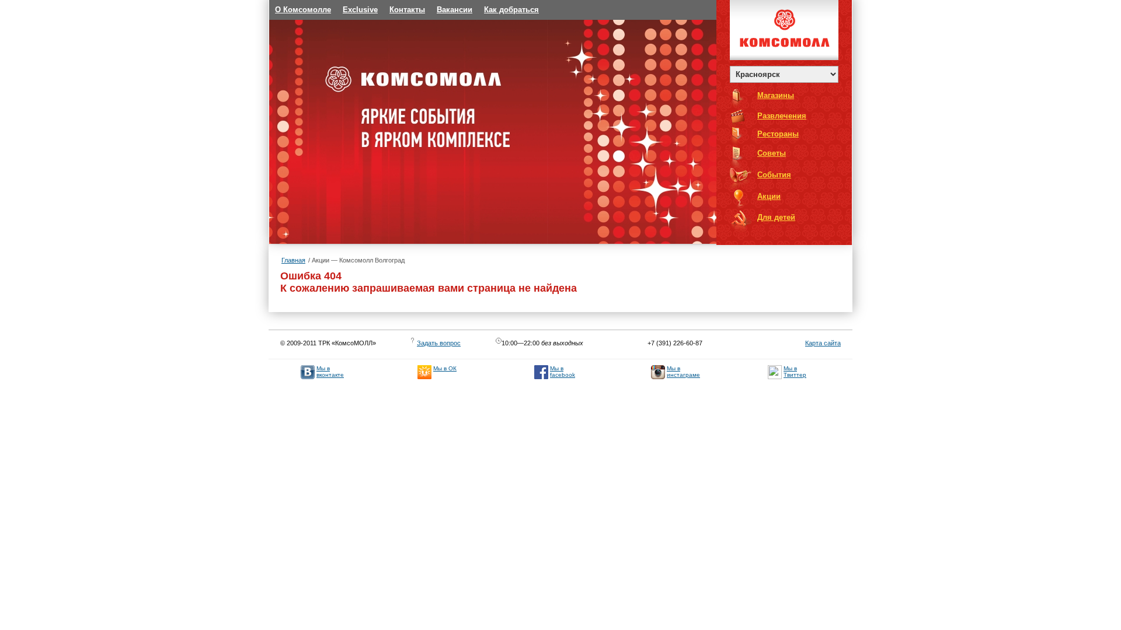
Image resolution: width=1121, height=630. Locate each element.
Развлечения (781, 116)
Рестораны (778, 134)
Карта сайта (823, 343)
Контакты (407, 10)
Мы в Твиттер (795, 371)
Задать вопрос (439, 343)
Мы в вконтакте (330, 371)
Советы (771, 153)
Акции (769, 196)
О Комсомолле (303, 10)
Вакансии (454, 10)
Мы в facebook (562, 371)
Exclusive (360, 10)
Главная (293, 260)
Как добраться (511, 10)
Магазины (775, 96)
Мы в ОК (445, 368)
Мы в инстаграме (683, 371)
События (774, 175)
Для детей (776, 218)
